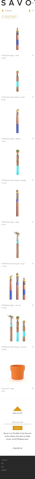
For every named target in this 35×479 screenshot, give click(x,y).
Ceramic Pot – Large (7, 389)
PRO (2, 463)
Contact (4, 460)
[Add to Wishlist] (33, 55)
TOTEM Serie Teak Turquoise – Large (13, 264)
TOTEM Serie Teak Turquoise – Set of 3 (13, 347)
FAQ (2, 467)
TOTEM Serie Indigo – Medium (10, 139)
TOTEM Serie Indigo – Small (10, 55)
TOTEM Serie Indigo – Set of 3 (11, 305)
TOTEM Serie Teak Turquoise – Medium (13, 180)
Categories (8, 10)
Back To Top (17, 413)
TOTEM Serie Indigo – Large (10, 222)
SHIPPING (4, 470)
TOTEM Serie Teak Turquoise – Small (12, 97)
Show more (3, 58)
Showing (10, 17)
